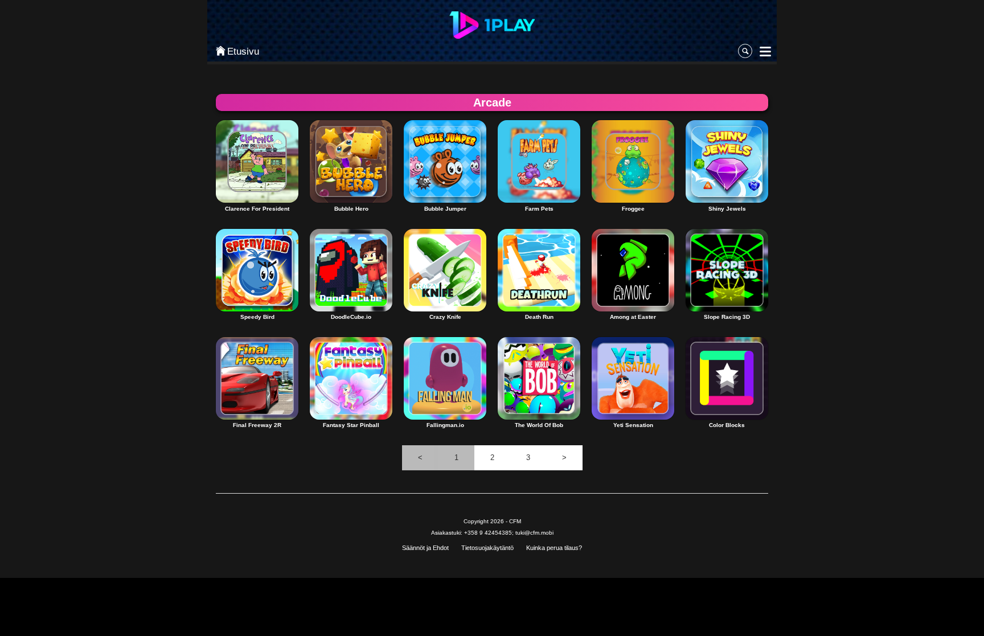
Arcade (492, 102)
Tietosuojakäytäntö (487, 547)
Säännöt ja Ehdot (425, 547)
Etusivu (243, 51)
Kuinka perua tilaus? (554, 547)
